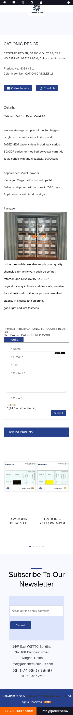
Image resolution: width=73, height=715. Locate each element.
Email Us (49, 88)
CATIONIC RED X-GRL (36, 335)
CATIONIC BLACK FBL (20, 521)
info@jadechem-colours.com (32, 664)
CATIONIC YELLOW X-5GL (52, 521)
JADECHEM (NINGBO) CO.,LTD (46, 695)
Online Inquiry (20, 88)
